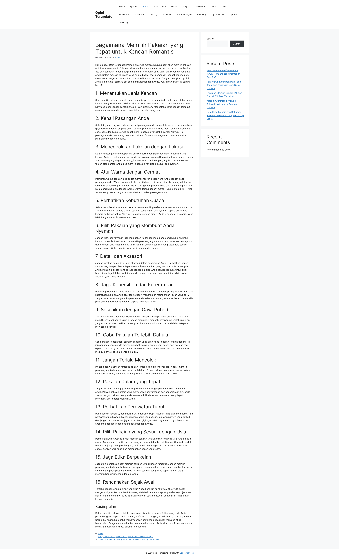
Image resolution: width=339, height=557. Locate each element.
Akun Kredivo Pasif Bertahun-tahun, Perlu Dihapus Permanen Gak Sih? (223, 74)
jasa (224, 6)
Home (122, 6)
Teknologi (201, 14)
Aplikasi (133, 6)
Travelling (123, 22)
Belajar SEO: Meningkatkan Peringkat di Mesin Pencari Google (125, 536)
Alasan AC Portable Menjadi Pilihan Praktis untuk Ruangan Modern (222, 104)
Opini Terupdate (103, 15)
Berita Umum (159, 6)
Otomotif (167, 14)
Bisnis (174, 6)
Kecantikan (124, 14)
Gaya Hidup (199, 6)
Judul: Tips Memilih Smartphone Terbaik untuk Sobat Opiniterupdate (128, 539)
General (213, 6)
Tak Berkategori (184, 14)
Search (210, 38)
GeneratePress (187, 553)
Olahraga (154, 14)
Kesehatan (139, 14)
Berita (145, 6)
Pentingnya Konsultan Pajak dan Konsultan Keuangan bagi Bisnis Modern (224, 85)
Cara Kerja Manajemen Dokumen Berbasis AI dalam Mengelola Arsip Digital (225, 115)
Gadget (185, 6)
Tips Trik (233, 14)
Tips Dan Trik (217, 14)
